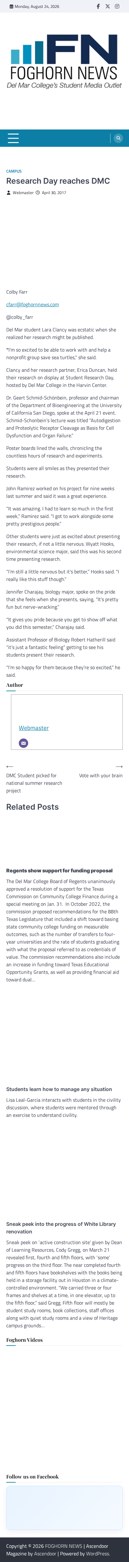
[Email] (23, 743)
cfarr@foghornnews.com (32, 304)
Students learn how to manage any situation (59, 1089)
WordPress (97, 1553)
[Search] (118, 138)
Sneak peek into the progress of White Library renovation (61, 1228)
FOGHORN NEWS (63, 1546)
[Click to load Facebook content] (64, 1508)
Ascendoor (45, 1553)
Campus (14, 171)
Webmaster (23, 193)
